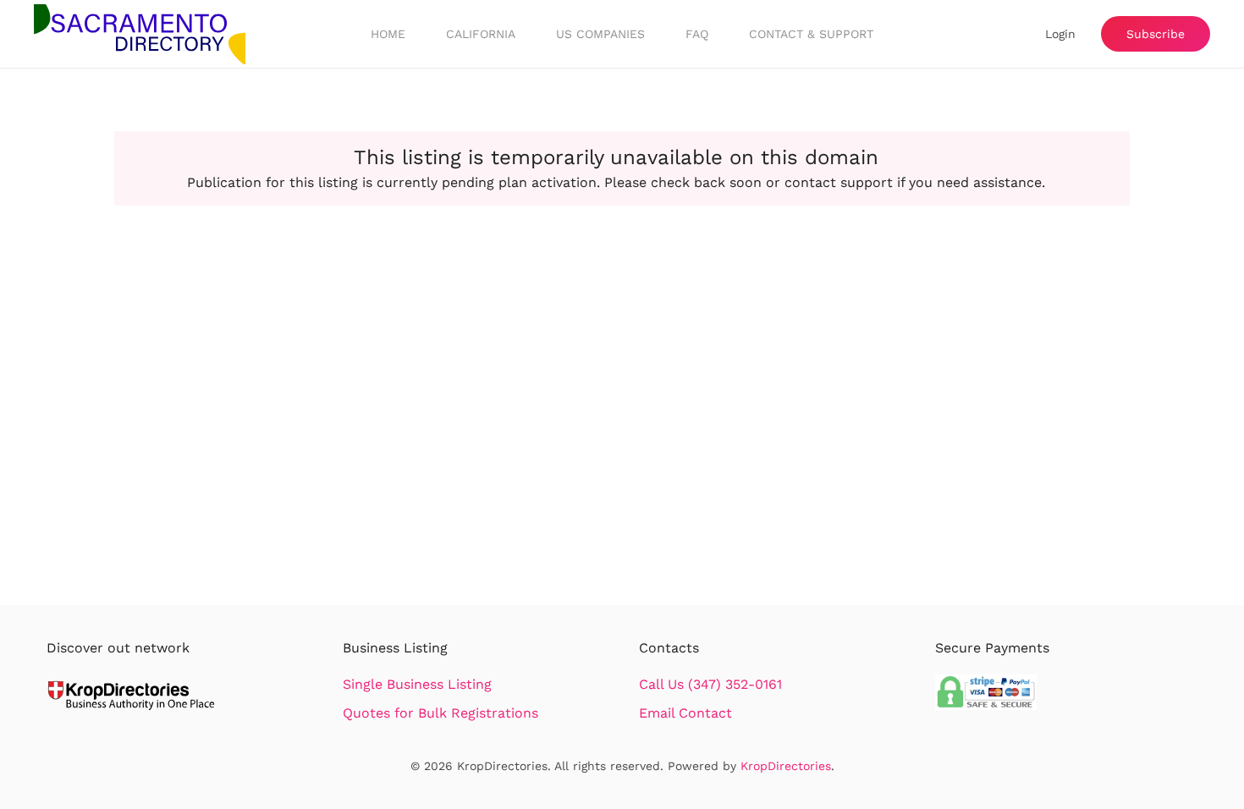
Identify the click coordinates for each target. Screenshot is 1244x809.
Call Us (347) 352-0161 (710, 684)
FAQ (696, 34)
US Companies (600, 34)
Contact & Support (811, 34)
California (480, 34)
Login (1060, 34)
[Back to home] (139, 34)
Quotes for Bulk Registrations (440, 713)
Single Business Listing (417, 684)
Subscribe (1155, 34)
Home (388, 34)
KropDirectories (785, 766)
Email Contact (685, 713)
